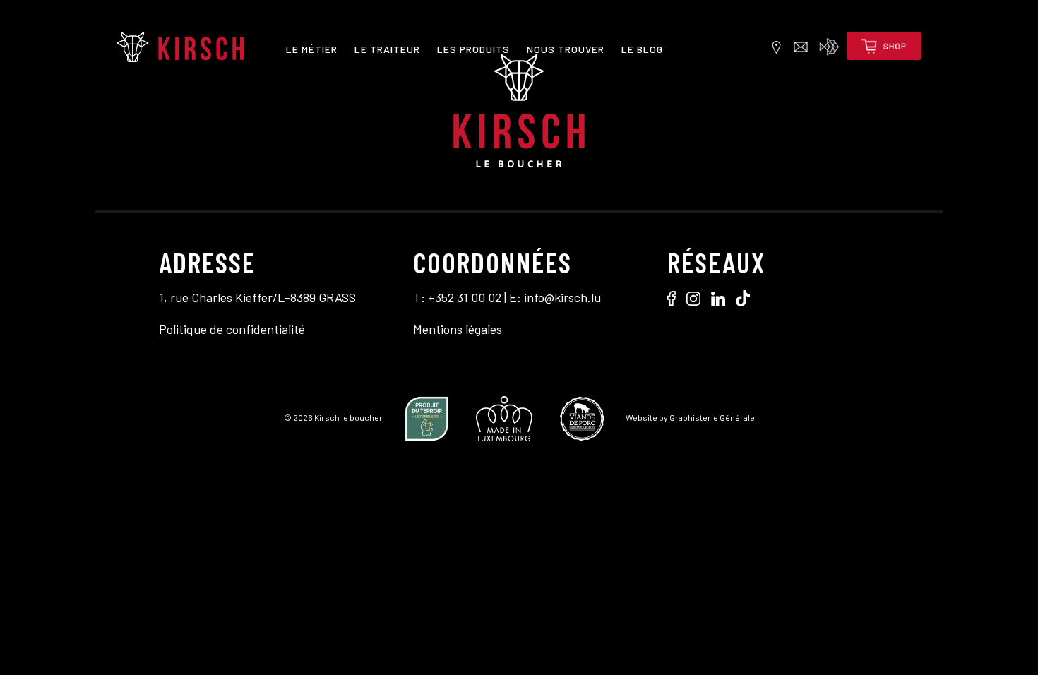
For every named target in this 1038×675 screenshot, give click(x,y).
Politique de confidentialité (232, 329)
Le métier (312, 49)
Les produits (473, 49)
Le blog (642, 49)
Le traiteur (387, 49)
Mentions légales (457, 329)
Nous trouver (565, 49)
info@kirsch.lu (562, 297)
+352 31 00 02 (464, 297)
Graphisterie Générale (712, 417)
